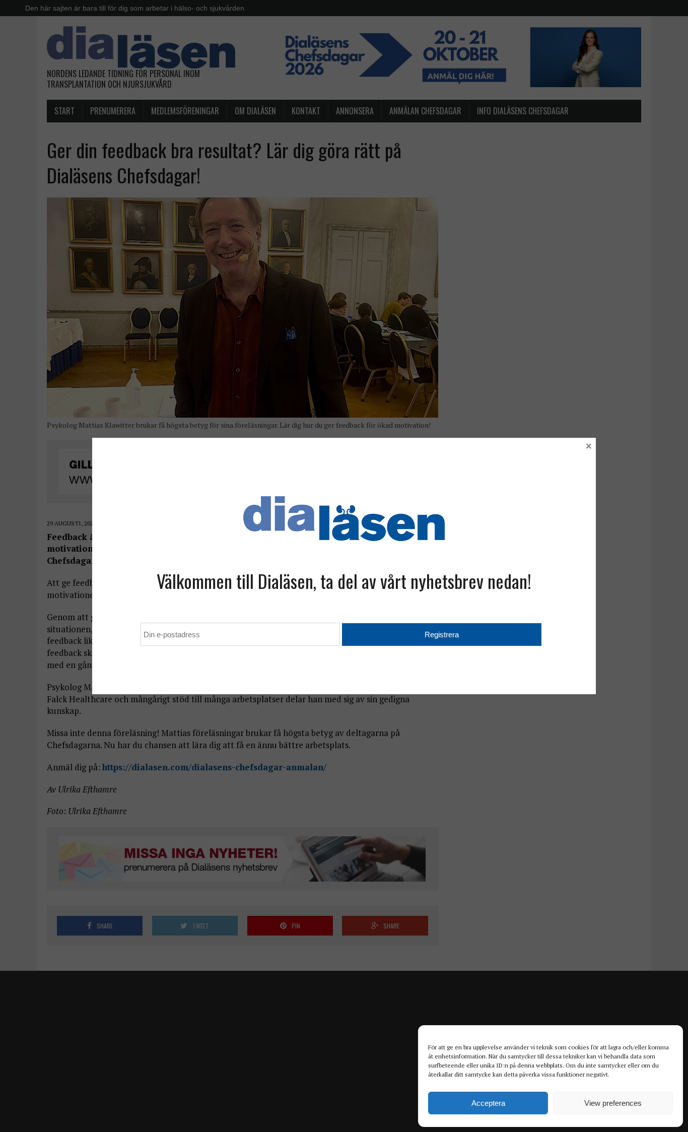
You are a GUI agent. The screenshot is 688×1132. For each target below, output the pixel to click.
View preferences (613, 1103)
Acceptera (488, 1103)
